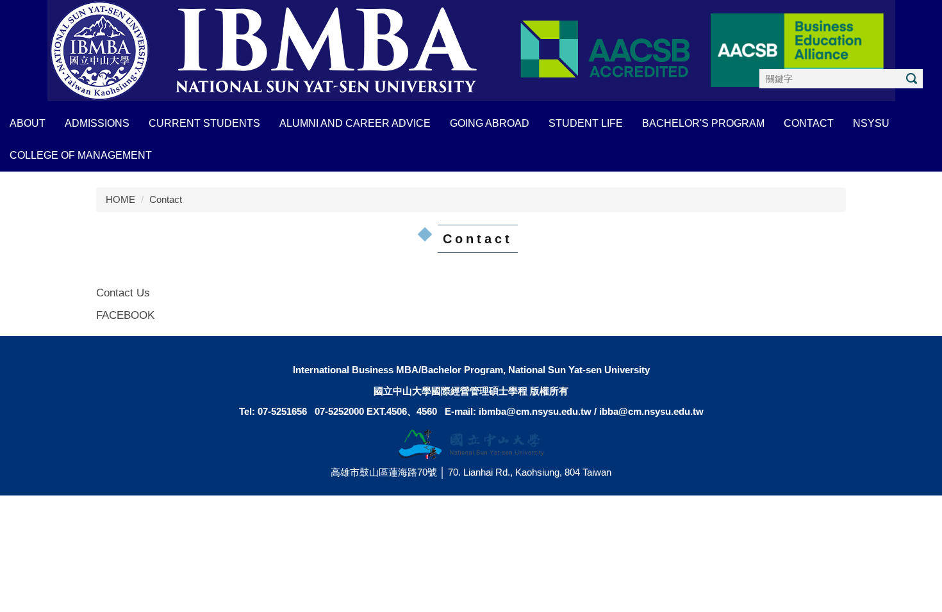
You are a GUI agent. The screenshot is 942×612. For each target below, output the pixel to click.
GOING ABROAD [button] (489, 123)
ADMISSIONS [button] (97, 123)
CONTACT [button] (809, 123)
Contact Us (123, 292)
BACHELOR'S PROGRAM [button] (703, 123)
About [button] (27, 123)
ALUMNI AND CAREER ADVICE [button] (355, 123)
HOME (120, 199)
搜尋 (911, 78)
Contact (165, 199)
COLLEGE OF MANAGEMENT (81, 155)
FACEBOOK (125, 315)
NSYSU (871, 123)
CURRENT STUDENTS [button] (204, 123)
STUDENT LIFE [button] (586, 123)
